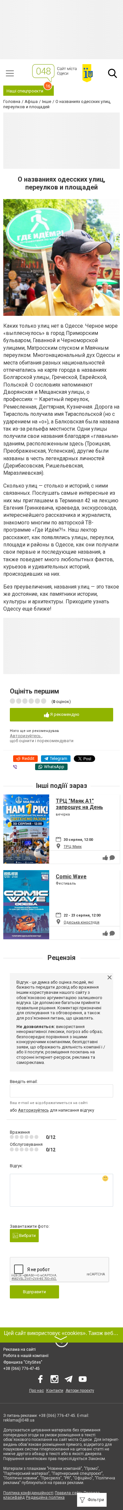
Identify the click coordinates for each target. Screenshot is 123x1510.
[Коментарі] (112, 857)
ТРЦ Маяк (73, 846)
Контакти (54, 1390)
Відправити (34, 1291)
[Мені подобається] (105, 857)
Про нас (36, 1390)
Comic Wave (71, 876)
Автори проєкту (80, 1390)
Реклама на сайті (19, 1349)
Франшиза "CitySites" (22, 1362)
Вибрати (27, 1235)
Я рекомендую (64, 714)
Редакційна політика (45, 1497)
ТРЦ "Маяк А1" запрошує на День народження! (79, 807)
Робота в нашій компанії (26, 1355)
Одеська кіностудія (81, 922)
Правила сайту (68, 1493)
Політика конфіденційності (28, 1493)
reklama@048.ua (18, 1420)
